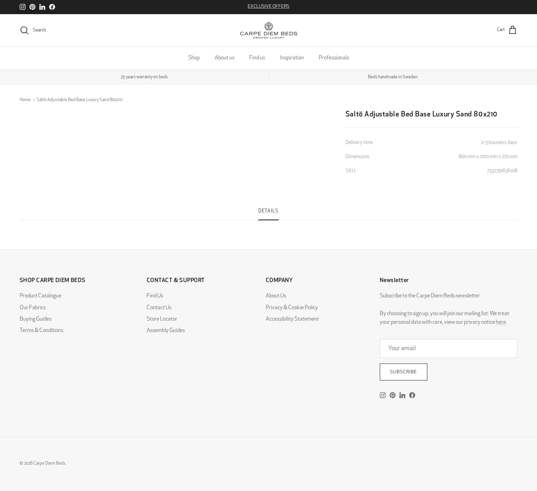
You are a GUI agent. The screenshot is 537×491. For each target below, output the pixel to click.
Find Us (155, 296)
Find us (257, 58)
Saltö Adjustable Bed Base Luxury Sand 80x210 (79, 100)
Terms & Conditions (41, 331)
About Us (276, 296)
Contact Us (159, 308)
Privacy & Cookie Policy (292, 308)
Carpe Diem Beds (49, 463)
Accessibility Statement (292, 319)
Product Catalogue (40, 296)
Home (25, 100)
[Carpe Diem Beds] (268, 30)
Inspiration (292, 58)
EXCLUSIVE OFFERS (268, 6)
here (501, 322)
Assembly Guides (166, 331)
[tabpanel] (268, 225)
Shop (194, 58)
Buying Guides (35, 319)
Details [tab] (268, 211)
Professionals (334, 58)
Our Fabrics (33, 308)
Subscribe (403, 372)
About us (224, 58)
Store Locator (162, 319)
